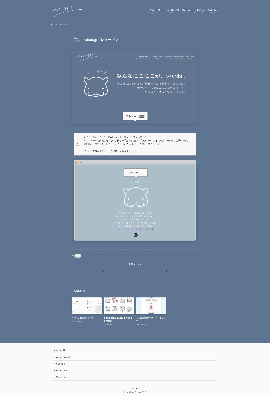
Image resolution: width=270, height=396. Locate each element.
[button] (103, 271)
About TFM (61, 350)
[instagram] (133, 388)
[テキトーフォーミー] (67, 10)
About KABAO (63, 357)
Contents (60, 364)
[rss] (136, 388)
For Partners (62, 370)
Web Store (61, 377)
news (78, 256)
